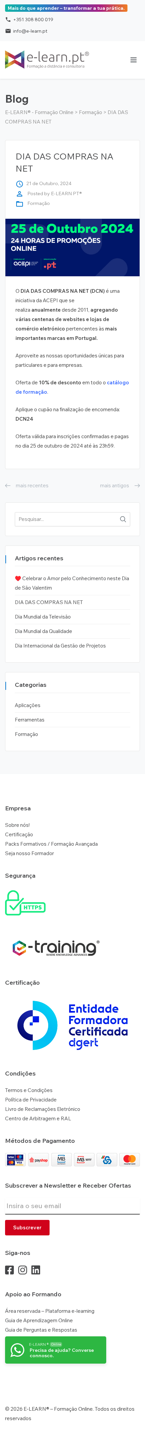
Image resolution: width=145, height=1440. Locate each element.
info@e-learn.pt (26, 31)
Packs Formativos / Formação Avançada (51, 844)
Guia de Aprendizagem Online (39, 1320)
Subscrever (27, 1227)
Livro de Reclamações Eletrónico (42, 1109)
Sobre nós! (17, 825)
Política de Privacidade (31, 1099)
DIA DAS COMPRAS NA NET (49, 602)
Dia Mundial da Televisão (43, 616)
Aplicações (27, 705)
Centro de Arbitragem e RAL (38, 1118)
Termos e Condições (29, 1090)
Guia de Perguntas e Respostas (41, 1330)
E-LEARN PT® (66, 193)
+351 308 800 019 (29, 19)
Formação (38, 203)
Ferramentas (30, 719)
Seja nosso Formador (29, 853)
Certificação (19, 834)
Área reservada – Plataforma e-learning (49, 1311)
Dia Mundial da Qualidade (43, 631)
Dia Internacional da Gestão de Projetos (60, 645)
